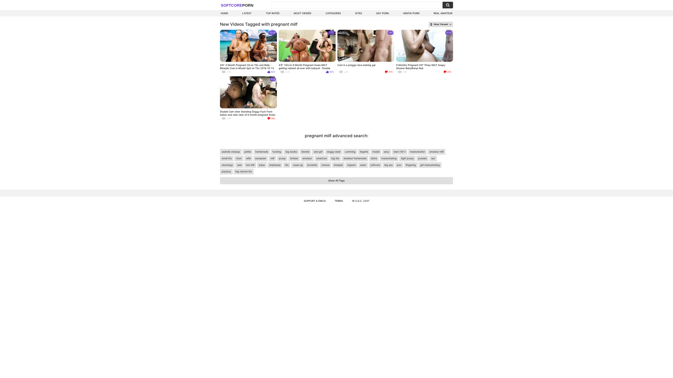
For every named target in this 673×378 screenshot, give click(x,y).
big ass (388, 164)
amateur (307, 158)
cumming (350, 151)
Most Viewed (302, 13)
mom (239, 158)
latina (374, 158)
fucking (277, 151)
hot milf (250, 164)
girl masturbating (430, 164)
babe (262, 164)
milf (272, 158)
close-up (298, 164)
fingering (411, 164)
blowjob (338, 164)
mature (325, 164)
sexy (386, 151)
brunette (312, 164)
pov (399, 164)
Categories (333, 13)
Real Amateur (443, 13)
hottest (294, 158)
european (260, 158)
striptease (275, 164)
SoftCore (237, 5)
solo (239, 164)
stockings (227, 164)
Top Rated (273, 13)
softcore (375, 164)
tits (286, 164)
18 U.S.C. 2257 (360, 200)
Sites (358, 13)
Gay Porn (382, 13)
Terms (339, 200)
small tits (227, 158)
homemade (261, 151)
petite (247, 151)
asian (363, 164)
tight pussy (407, 158)
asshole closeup (231, 151)
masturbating (389, 158)
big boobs (291, 151)
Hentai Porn (411, 13)
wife (248, 158)
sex (433, 158)
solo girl (318, 151)
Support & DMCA (315, 200)
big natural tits (243, 171)
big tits (335, 158)
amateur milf (436, 151)
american (321, 158)
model (375, 151)
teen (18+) (400, 151)
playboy (226, 171)
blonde (305, 151)
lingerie (364, 151)
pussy (282, 158)
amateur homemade (355, 158)
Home (224, 13)
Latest (246, 13)
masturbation (417, 151)
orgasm (351, 164)
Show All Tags (336, 180)
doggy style (334, 151)
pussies (422, 158)
